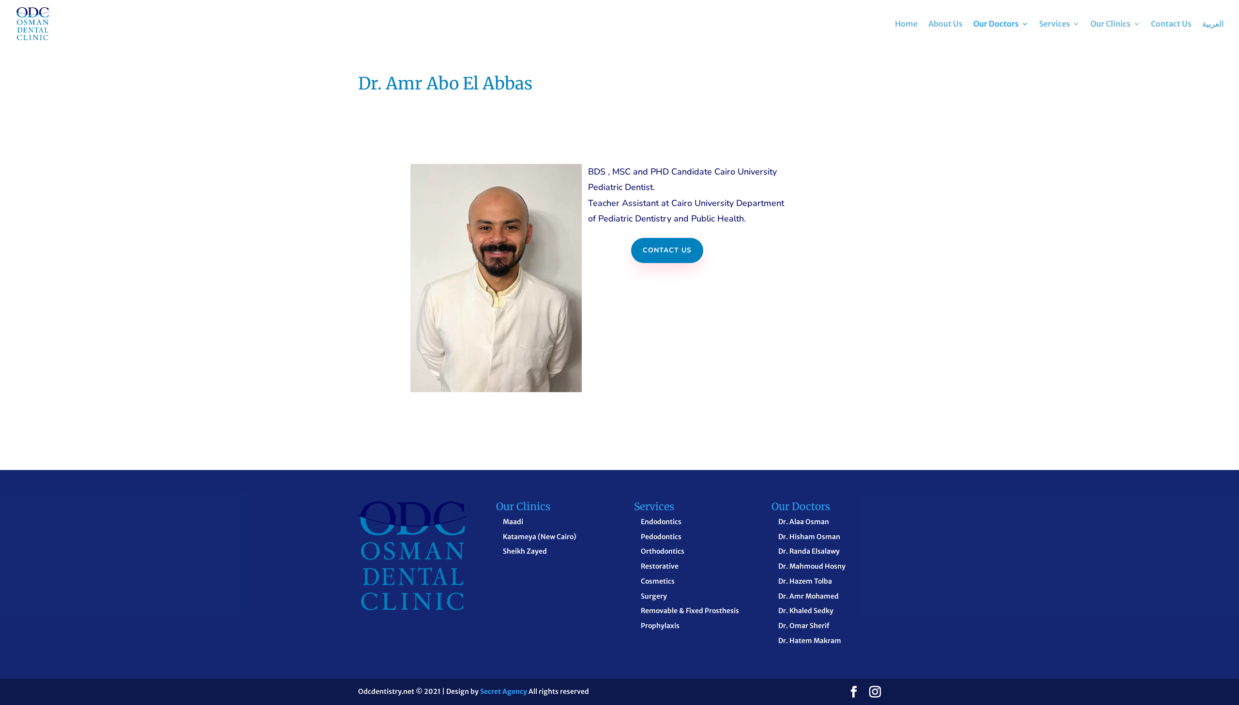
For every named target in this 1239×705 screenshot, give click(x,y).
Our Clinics (1110, 24)
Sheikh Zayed (525, 551)
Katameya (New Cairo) (539, 536)
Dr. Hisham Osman (809, 536)
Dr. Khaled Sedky (805, 610)
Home (906, 24)
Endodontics (661, 521)
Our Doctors (996, 24)
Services (1054, 24)
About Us (945, 24)
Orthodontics (662, 551)
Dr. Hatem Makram (809, 640)
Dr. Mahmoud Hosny (812, 566)
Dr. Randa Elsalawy (809, 551)
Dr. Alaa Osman (803, 521)
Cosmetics (658, 581)
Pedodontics (661, 536)
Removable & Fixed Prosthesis (690, 610)
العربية (1213, 24)
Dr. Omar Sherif (804, 625)
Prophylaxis (660, 625)
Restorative (660, 566)
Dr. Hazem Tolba (805, 581)
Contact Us (1171, 24)
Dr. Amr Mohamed (808, 596)
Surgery (654, 596)
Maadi (513, 521)
